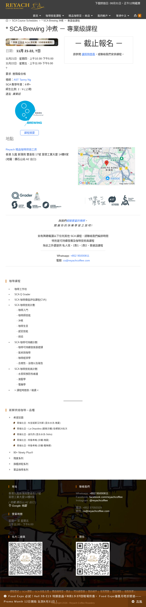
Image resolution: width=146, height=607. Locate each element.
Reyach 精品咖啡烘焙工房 (21, 149)
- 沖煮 (20, 320)
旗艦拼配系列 (20, 464)
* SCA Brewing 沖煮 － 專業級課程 (61, 20)
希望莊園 (18, 417)
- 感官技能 (22, 331)
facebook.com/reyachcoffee (106, 496)
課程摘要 (29, 132)
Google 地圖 (19, 505)
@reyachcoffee (99, 500)
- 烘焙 (20, 336)
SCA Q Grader (22, 294)
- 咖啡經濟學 (24, 357)
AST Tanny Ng (22, 79)
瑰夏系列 (18, 458)
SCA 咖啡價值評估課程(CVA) (30, 299)
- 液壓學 (21, 379)
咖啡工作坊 (20, 289)
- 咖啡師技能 (24, 315)
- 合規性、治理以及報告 (30, 363)
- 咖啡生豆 (22, 326)
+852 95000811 (80, 255)
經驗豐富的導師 (75, 220)
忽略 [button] (139, 601)
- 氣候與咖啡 (24, 352)
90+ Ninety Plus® (23, 452)
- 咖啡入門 (22, 310)
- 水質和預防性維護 (27, 373)
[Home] (7, 20)
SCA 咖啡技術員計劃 (25, 368)
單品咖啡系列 (20, 469)
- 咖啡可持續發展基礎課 (30, 347)
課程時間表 (88, 54)
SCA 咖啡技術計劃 (24, 305)
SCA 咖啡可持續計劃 (25, 342)
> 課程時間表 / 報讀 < (26, 390)
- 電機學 (21, 384)
